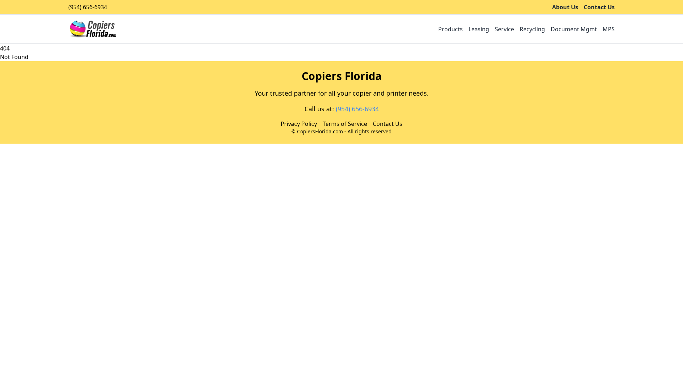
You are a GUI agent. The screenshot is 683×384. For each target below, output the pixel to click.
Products (450, 29)
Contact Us (599, 7)
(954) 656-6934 (87, 7)
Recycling (532, 29)
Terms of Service (345, 124)
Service (504, 29)
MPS (609, 29)
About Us (565, 7)
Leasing (478, 29)
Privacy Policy (299, 124)
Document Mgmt (574, 29)
